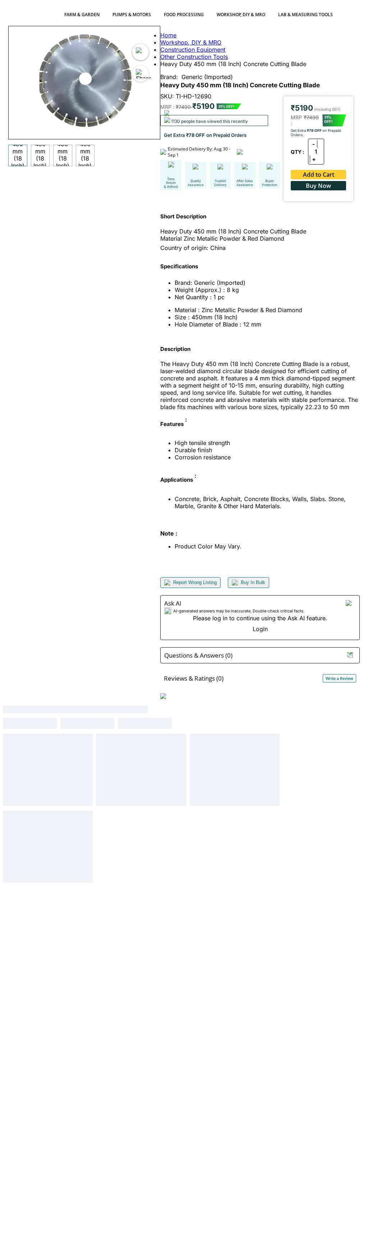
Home (168, 35)
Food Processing (184, 14)
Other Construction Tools (194, 56)
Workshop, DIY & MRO (241, 14)
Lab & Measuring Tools (305, 14)
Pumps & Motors (131, 14)
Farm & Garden (82, 14)
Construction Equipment (192, 49)
